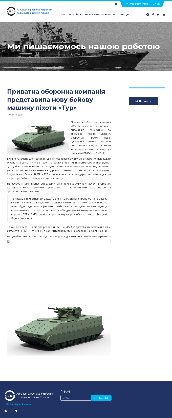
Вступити (145, 101)
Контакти (112, 14)
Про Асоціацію (69, 14)
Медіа (100, 14)
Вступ (125, 14)
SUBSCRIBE (101, 397)
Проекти (87, 14)
